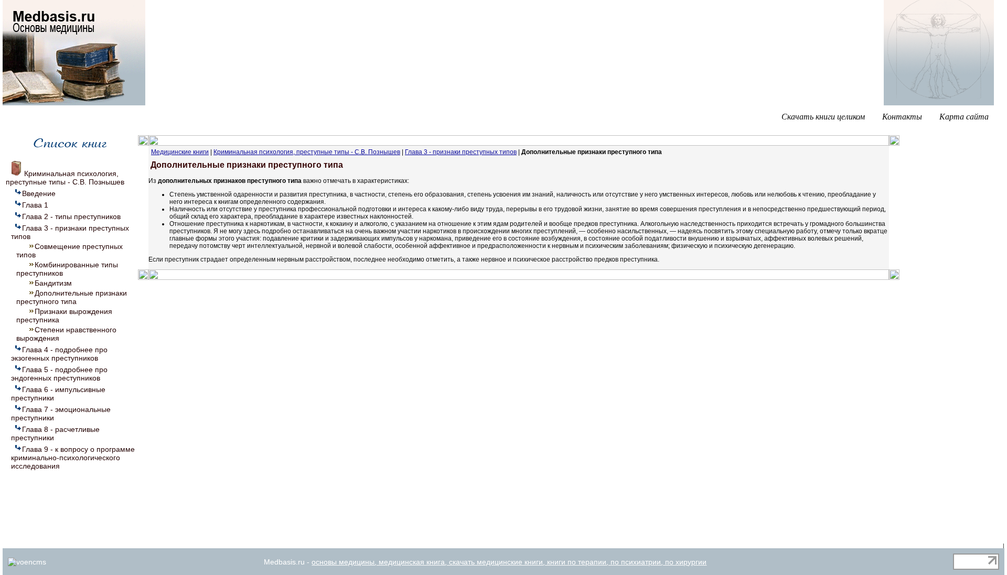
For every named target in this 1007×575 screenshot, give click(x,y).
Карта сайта (964, 116)
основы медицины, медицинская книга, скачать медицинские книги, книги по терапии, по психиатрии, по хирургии (509, 562)
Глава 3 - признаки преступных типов (461, 152)
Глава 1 (35, 205)
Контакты (902, 116)
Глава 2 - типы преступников (71, 216)
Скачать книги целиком (823, 116)
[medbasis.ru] (74, 103)
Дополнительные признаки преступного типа (71, 297)
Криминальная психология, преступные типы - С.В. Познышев (65, 177)
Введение (39, 193)
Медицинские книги (180, 152)
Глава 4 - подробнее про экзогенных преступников (59, 353)
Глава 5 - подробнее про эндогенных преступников (59, 373)
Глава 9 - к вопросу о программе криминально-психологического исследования (73, 457)
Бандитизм (53, 283)
